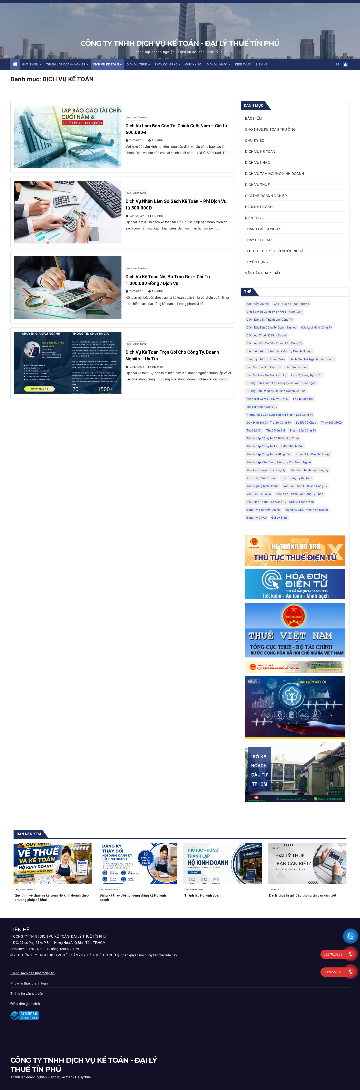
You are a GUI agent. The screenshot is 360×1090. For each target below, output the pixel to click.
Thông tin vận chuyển (26, 993)
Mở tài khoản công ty (261, 406)
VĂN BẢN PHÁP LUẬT (262, 273)
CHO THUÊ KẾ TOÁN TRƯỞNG (270, 129)
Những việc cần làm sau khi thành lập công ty (279, 414)
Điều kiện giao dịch (25, 1004)
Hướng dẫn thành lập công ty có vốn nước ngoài (281, 383)
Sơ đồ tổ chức (306, 422)
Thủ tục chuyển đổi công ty (266, 470)
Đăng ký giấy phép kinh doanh (307, 509)
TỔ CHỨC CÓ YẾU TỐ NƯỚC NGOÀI (274, 251)
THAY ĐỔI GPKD (166, 64)
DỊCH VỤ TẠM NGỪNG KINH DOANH (274, 174)
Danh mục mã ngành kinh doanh (312, 359)
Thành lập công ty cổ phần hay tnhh (272, 438)
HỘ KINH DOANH (259, 207)
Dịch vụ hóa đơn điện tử (263, 367)
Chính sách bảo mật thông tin (32, 973)
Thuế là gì (253, 430)
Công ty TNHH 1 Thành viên (265, 359)
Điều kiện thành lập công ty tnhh (299, 493)
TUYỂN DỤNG (256, 262)
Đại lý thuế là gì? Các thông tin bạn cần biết (302, 895)
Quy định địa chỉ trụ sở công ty (268, 422)
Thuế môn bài (275, 430)
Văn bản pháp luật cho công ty (305, 486)
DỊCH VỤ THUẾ (137, 64)
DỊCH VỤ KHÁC (217, 64)
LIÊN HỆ (262, 64)
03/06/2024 (137, 140)
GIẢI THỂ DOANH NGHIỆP (266, 196)
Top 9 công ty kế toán (296, 478)
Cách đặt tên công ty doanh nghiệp (271, 327)
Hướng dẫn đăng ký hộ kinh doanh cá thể (275, 391)
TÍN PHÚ (157, 140)
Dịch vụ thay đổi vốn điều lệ (266, 375)
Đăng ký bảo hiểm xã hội (263, 509)
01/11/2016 (137, 366)
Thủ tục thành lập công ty (309, 470)
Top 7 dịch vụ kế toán (261, 478)
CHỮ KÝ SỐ (193, 64)
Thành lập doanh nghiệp (313, 454)
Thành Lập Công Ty (303, 430)
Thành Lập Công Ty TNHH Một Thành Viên (275, 446)
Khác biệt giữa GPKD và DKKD (267, 398)
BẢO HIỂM (253, 118)
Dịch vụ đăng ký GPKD (306, 375)
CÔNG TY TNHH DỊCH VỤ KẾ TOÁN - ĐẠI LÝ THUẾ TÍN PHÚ (180, 43)
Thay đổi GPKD (331, 422)
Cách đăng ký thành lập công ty (269, 319)
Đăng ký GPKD (256, 517)
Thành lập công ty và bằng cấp (268, 454)
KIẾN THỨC (243, 64)
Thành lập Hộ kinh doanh (203, 895)
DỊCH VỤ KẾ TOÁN (106, 64)
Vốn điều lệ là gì (258, 493)
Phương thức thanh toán (29, 983)
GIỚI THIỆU (30, 64)
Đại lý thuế (279, 517)
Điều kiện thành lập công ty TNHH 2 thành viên (280, 501)
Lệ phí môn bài (303, 398)
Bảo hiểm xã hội (257, 303)
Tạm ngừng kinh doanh (262, 486)
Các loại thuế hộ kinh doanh (266, 335)
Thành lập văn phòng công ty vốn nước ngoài (278, 462)
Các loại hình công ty (316, 327)
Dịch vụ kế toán (297, 367)
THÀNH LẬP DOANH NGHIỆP (66, 64)
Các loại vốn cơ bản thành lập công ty (274, 343)
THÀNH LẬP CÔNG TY (263, 229)
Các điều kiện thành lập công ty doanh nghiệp (279, 351)
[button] (338, 64)
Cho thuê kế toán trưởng (291, 303)
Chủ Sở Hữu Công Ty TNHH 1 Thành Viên (274, 311)
